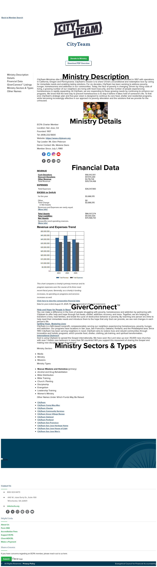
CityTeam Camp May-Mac (48, 405)
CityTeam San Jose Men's (48, 431)
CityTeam (41, 402)
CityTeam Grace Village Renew (51, 414)
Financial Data (15, 81)
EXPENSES (42, 185)
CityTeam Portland (45, 419)
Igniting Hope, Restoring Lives (51, 323)
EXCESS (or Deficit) (46, 192)
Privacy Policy (29, 563)
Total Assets (44, 213)
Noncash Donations (46, 177)
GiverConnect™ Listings (19, 84)
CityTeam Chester (45, 408)
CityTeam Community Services (50, 411)
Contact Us (6, 485)
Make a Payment (8, 541)
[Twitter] (49, 155)
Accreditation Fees (9, 531)
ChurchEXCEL (7, 538)
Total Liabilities (45, 216)
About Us (5, 524)
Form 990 (5, 528)
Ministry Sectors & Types (20, 88)
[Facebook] (44, 155)
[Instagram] (53, 155)
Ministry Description (17, 75)
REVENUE (42, 170)
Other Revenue (44, 179)
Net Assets (43, 218)
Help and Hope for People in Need (54, 309)
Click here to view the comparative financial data (58, 300)
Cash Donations (45, 174)
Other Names (14, 91)
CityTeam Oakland (45, 417)
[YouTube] (58, 155)
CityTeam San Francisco (48, 422)
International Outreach (48, 335)
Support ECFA (7, 535)
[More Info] (42, 209)
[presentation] (19, 74)
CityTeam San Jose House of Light (52, 428)
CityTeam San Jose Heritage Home (52, 425)
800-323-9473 (13, 492)
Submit (6, 559)
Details (11, 78)
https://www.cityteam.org (58, 138)
